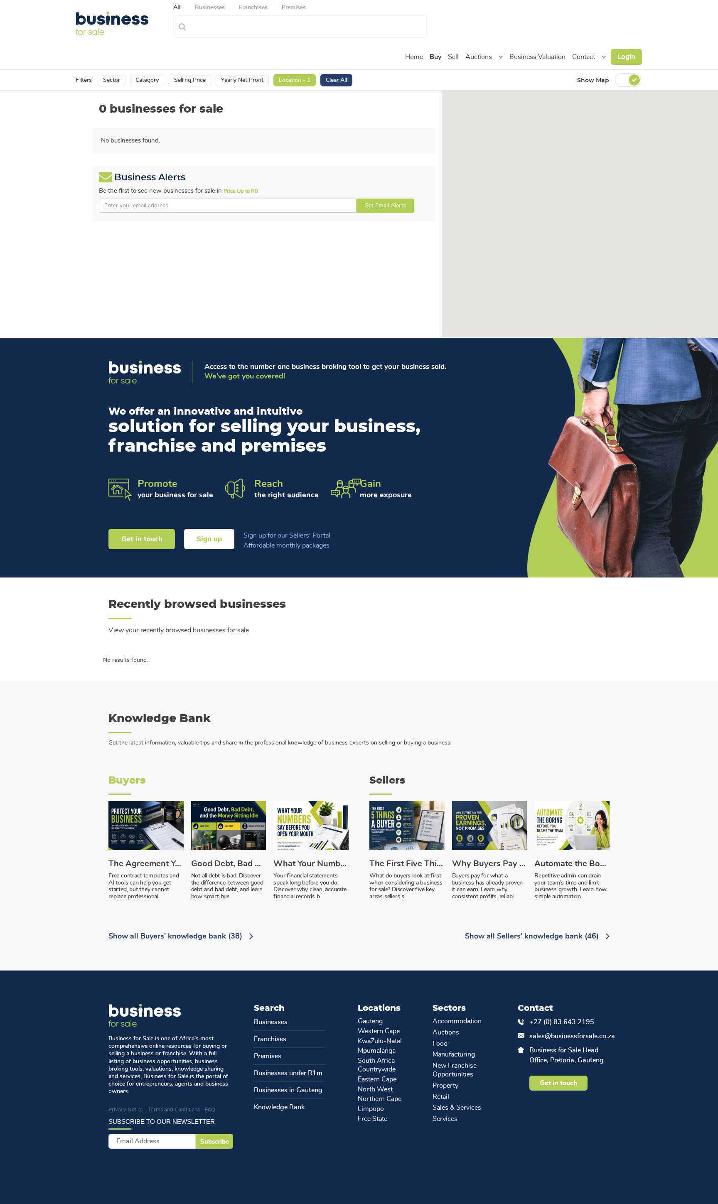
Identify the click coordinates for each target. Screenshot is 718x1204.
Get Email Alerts (385, 206)
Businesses (271, 1022)
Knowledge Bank (279, 1107)
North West (375, 1089)
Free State (372, 1119)
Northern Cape (379, 1099)
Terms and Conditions (174, 1110)
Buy (435, 57)
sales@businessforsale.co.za (569, 1036)
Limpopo (371, 1109)
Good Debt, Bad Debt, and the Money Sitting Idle (228, 864)
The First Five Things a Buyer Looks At (407, 864)
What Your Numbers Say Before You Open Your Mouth (311, 864)
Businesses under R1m (288, 1073)
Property (445, 1085)
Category (147, 80)
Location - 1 (294, 80)
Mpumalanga (377, 1050)
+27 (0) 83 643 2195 (561, 1022)
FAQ (210, 1110)
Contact (583, 57)
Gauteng (370, 1021)
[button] (500, 57)
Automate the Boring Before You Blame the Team (572, 864)
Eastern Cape (377, 1079)
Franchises (270, 1039)
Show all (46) (533, 936)
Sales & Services (457, 1107)
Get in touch (141, 539)
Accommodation (457, 1021)
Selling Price (190, 80)
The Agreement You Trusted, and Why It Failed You (146, 864)
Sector (111, 80)
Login (626, 56)
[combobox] (309, 25)
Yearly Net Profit (242, 80)
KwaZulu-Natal (380, 1041)
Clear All (336, 80)
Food (440, 1043)
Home (414, 57)
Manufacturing (454, 1054)
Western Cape (379, 1031)
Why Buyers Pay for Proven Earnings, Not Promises (489, 864)
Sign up (209, 539)
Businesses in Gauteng (288, 1090)
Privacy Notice (125, 1110)
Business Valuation (537, 57)
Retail (441, 1096)
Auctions (478, 57)
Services (445, 1119)
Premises (267, 1056)
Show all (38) (176, 936)
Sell (453, 57)
